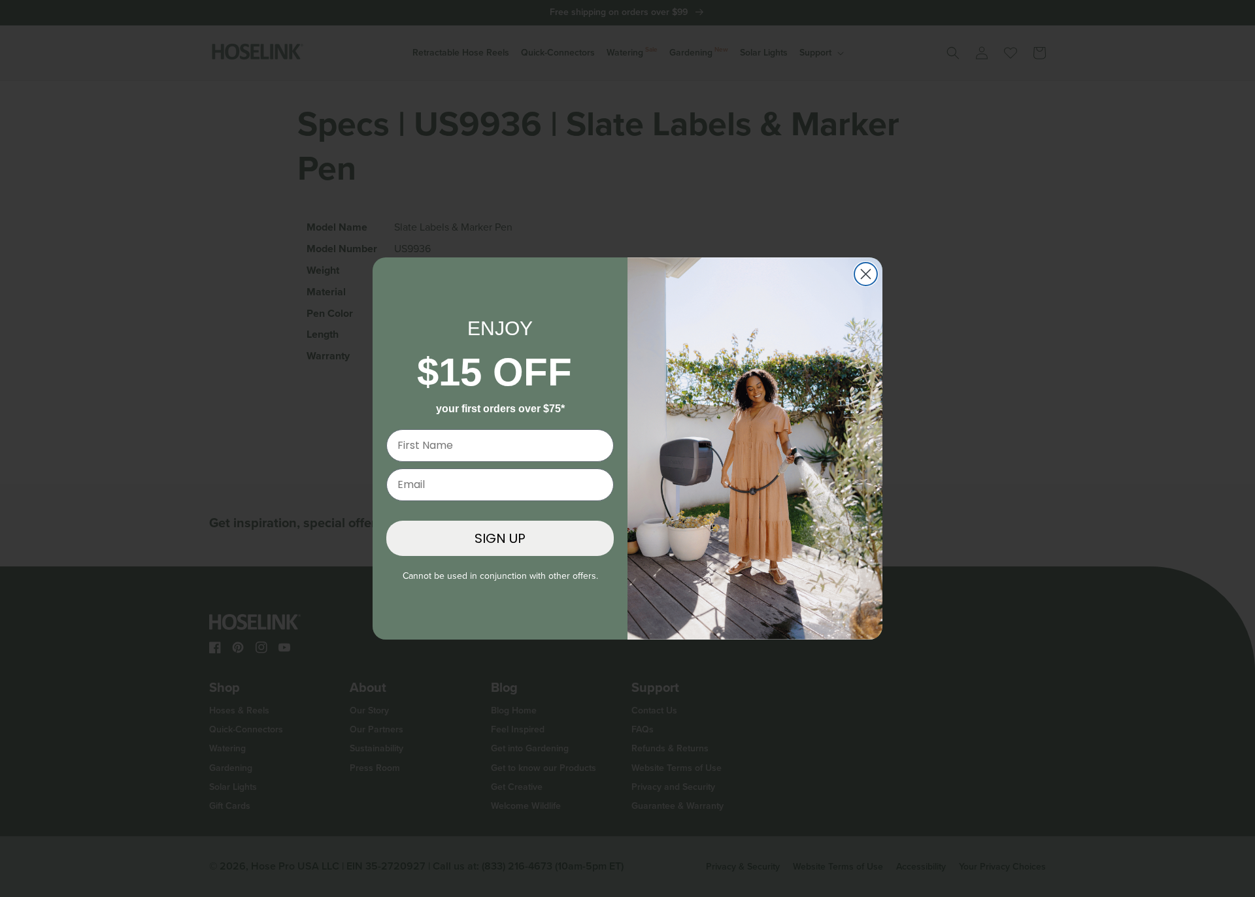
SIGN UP (500, 538)
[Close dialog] (865, 274)
